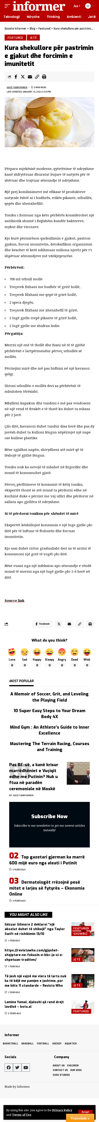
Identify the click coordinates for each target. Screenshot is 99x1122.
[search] (68, 6)
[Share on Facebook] (15, 76)
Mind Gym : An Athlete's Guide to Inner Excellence (49, 730)
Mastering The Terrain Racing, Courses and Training (49, 746)
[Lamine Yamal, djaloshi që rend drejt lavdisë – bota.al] (82, 1007)
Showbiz (80, 933)
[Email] (30, 76)
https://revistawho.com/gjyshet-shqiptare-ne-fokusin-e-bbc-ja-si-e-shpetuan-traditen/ (34, 955)
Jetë (33, 37)
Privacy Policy (62, 1110)
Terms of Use (21, 1115)
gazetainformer (17, 87)
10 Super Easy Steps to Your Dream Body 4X (49, 713)
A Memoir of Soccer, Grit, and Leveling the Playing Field (49, 697)
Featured (15, 37)
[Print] (44, 76)
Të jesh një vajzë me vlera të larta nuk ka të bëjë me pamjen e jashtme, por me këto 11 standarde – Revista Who (35, 981)
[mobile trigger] (8, 6)
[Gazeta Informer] (38, 6)
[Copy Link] (37, 76)
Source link (14, 600)
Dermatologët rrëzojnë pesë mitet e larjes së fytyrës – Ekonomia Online (46, 888)
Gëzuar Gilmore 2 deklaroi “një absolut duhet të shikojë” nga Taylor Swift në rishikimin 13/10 (35, 929)
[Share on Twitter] (23, 76)
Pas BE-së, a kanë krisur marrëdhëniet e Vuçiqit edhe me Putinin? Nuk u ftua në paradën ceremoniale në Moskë (33, 776)
